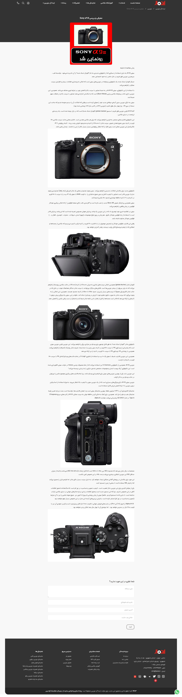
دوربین (149, 9)
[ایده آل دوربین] (160, 3)
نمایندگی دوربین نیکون (36, 659)
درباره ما (125, 656)
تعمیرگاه (76, 3)
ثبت (130, 627)
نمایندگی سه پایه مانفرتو (35, 679)
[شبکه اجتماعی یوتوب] (135, 677)
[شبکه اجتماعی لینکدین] (140, 676)
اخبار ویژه (68, 659)
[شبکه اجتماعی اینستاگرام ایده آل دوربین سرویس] (159, 676)
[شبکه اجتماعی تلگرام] (150, 677)
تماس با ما (125, 659)
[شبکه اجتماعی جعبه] (150, 679)
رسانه (64, 3)
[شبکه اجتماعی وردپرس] (144, 679)
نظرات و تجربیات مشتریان (120, 663)
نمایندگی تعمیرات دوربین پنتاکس (33, 669)
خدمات (122, 3)
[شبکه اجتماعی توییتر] (154, 676)
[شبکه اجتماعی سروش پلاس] (164, 679)
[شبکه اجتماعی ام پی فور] (146, 679)
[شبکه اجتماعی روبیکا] (160, 679)
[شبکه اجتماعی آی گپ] (131, 675)
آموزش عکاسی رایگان (93, 666)
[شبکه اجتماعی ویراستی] (158, 679)
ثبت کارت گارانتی (95, 656)
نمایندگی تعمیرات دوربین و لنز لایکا (33, 666)
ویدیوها (68, 666)
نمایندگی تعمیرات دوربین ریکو (34, 676)
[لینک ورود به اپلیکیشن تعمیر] (28, 3)
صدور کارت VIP (95, 659)
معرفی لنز (68, 656)
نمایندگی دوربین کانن (37, 656)
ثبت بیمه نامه (95, 663)
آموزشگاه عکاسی (107, 3)
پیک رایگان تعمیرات (94, 669)
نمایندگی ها (91, 3)
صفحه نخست (135, 3)
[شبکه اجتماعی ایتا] (129, 675)
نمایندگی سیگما (38, 673)
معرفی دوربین (67, 663)
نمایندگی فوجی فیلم (37, 663)
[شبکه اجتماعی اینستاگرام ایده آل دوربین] (163, 676)
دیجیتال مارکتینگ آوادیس (54, 691)
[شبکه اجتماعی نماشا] (148, 679)
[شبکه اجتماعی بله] (162, 679)
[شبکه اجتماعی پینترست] (156, 681)
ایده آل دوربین (49, 3)
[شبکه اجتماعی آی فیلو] (152, 679)
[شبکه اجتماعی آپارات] (145, 677)
